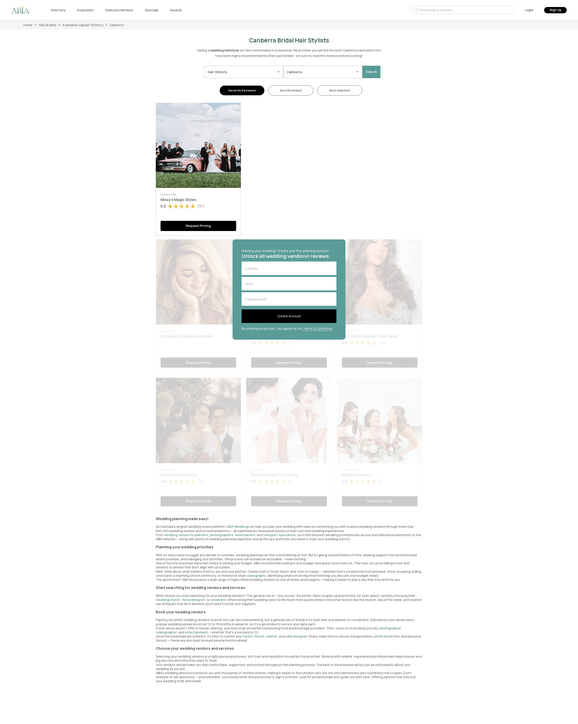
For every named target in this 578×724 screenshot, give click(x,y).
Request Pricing (198, 226)
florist (259, 636)
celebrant (218, 600)
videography (256, 575)
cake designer (296, 636)
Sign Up (555, 10)
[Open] (278, 72)
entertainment (196, 632)
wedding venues (177, 535)
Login (529, 10)
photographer (390, 628)
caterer (271, 636)
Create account (289, 316)
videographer (166, 632)
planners (201, 535)
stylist (248, 636)
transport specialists (279, 535)
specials (151, 10)
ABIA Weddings (239, 526)
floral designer (193, 600)
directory (58, 10)
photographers (221, 535)
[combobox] (462, 10)
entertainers (245, 535)
